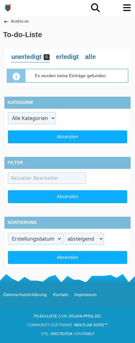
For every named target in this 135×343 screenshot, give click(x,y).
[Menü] (127, 8)
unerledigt (29, 56)
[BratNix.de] (8, 8)
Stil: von (67, 334)
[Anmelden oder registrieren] (111, 8)
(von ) (67, 316)
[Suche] (95, 8)
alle (90, 56)
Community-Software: (67, 325)
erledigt (67, 56)
